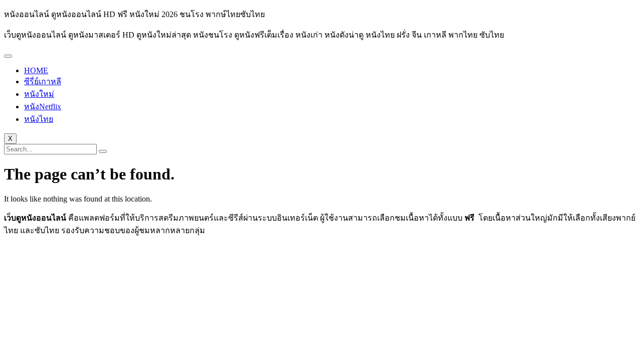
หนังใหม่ (39, 94)
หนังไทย (38, 119)
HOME (36, 70)
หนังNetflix (42, 106)
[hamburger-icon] (8, 56)
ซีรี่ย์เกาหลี (42, 81)
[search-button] (103, 151)
